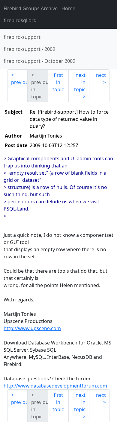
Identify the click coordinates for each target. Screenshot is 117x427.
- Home (39, 8)
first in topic (58, 82)
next (101, 75)
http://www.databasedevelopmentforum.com (55, 385)
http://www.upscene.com (32, 328)
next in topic (80, 82)
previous (19, 82)
